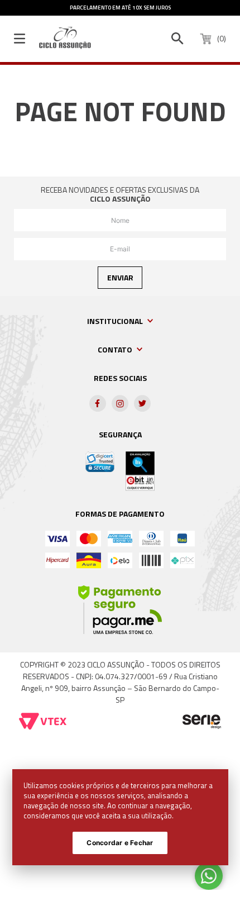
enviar (120, 277)
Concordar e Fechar (120, 842)
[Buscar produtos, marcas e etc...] (177, 38)
